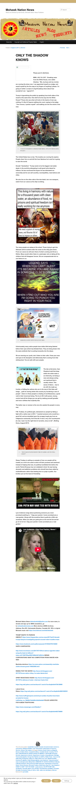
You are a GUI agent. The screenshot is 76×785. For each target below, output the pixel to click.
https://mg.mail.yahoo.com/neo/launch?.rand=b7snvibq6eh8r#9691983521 (44, 691)
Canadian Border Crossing (47, 752)
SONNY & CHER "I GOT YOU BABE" (25, 767)
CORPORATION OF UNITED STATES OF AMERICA (31, 753)
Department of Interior (26, 755)
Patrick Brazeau (24, 765)
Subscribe (9, 42)
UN (33, 768)
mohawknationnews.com (25, 626)
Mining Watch (32, 762)
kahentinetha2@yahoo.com (39, 621)
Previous (62, 47)
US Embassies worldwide (46, 768)
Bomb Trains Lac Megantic (50, 750)
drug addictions (49, 755)
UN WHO (36, 768)
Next (68, 47)
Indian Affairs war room (41, 758)
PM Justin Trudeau (34, 765)
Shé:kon (23, 47)
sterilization (19, 768)
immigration (25, 758)
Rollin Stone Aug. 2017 (45, 765)
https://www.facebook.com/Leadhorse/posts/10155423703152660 (36, 644)
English (42, 42)
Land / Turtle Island (37, 748)
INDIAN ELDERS (52, 758)
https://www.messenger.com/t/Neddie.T (28, 707)
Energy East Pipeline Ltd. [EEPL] (36, 757)
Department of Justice (39, 755)
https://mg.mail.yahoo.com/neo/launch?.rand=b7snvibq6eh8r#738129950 (39, 684)
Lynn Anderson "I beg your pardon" (49, 760)
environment (19, 748)
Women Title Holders (26, 750)
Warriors (18, 750)
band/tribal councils (33, 747)
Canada (41, 747)
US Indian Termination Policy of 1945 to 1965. (27, 770)
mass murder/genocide (22, 762)
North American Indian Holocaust (35, 763)
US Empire (56, 768)
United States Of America (49, 748)
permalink (25, 772)
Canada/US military (34, 752)
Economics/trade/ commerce (51, 747)
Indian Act (31, 758)
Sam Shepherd (55, 765)
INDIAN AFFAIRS (27, 748)
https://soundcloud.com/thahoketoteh (41, 630)
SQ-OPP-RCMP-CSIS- (49, 767)
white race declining (45, 770)
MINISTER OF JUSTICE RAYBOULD (45, 762)
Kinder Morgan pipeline (33, 760)
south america (39, 767)
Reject (56, 781)
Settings (66, 781)
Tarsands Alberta (27, 768)
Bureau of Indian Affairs (22, 752)
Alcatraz (40, 750)
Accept (46, 781)
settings (16, 783)
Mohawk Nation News (20, 10)
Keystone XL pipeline (21, 760)
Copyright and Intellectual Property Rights (26, 42)
